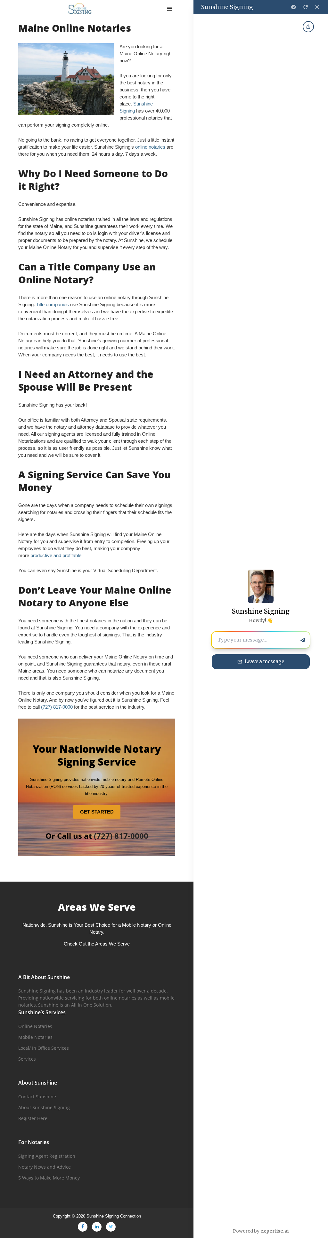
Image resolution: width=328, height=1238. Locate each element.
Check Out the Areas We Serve (97, 943)
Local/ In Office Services (43, 1048)
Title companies (52, 304)
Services (27, 1059)
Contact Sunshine (37, 1097)
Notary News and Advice (44, 1167)
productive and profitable (55, 555)
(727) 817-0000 (57, 707)
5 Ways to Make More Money (49, 1178)
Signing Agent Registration (46, 1156)
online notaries (150, 147)
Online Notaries (35, 1026)
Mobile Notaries (35, 1037)
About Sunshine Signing (44, 1107)
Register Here (32, 1118)
